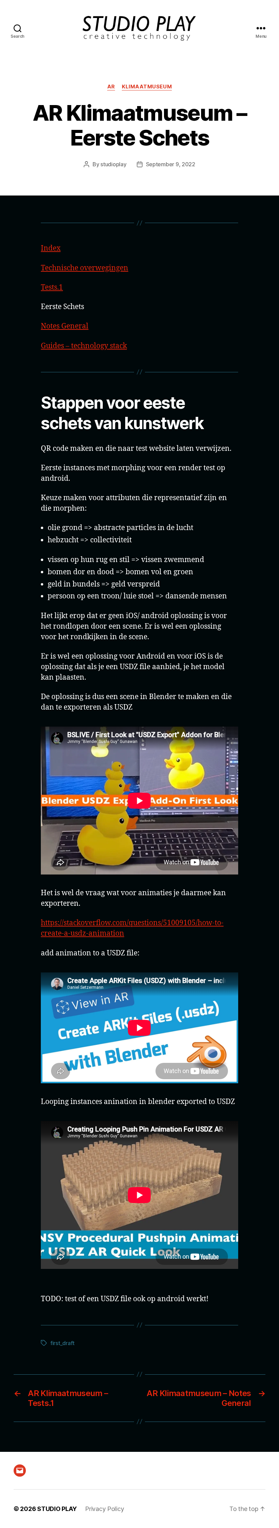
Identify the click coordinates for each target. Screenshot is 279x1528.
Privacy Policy (104, 1508)
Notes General (64, 326)
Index (51, 248)
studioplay (113, 164)
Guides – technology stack (84, 346)
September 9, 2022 (170, 164)
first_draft (62, 1343)
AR (111, 87)
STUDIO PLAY (57, 1508)
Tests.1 (52, 287)
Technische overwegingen (84, 268)
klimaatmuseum (147, 87)
